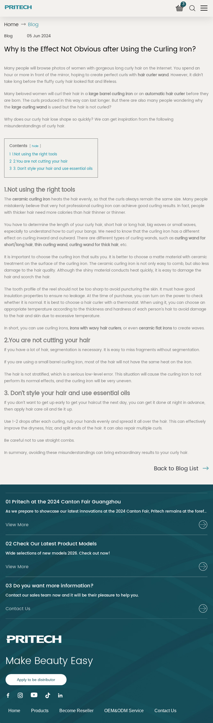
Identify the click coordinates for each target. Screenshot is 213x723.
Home (11, 25)
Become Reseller (76, 710)
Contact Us (165, 710)
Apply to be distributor (36, 679)
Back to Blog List (177, 468)
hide (35, 146)
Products (40, 710)
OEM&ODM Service (124, 710)
